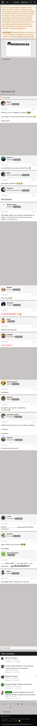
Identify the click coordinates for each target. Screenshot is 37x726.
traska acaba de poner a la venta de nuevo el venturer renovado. (19, 667)
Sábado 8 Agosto (11, 676)
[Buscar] (35, 2)
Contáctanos (5, 719)
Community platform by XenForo (17, 724)
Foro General (15, 660)
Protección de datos (24, 719)
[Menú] (2, 2)
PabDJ (6, 696)
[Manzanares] (18, 49)
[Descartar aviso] (34, 7)
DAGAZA (7, 678)
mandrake (8, 660)
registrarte (21, 28)
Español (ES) (6, 716)
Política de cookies (6, 721)
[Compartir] (32, 109)
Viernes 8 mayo (11, 658)
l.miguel (7, 670)
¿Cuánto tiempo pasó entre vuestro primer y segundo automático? (20, 693)
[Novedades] (31, 2)
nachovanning (9, 686)
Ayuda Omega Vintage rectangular (18, 684)
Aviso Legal (13, 719)
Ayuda (15, 721)
